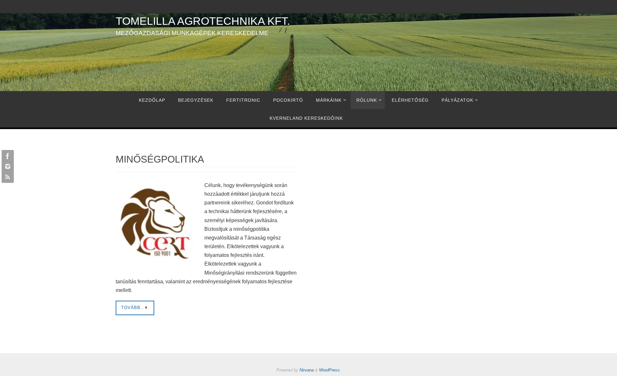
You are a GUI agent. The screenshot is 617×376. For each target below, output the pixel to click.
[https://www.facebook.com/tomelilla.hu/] (7, 156)
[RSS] (7, 177)
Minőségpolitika (160, 159)
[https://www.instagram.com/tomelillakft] (7, 166)
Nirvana (307, 370)
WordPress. (330, 370)
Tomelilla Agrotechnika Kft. (203, 21)
